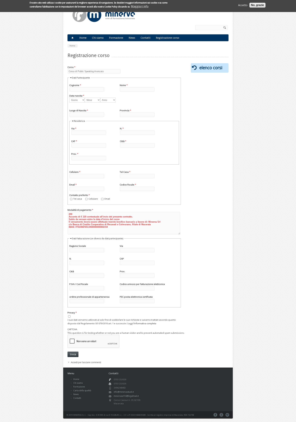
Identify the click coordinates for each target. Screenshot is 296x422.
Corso (71, 67)
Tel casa (77, 198)
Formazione (116, 37)
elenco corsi (210, 67)
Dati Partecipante (81, 77)
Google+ (221, 415)
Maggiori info (140, 6)
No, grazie (257, 5)
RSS (190, 27)
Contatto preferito (79, 195)
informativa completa (145, 323)
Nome (124, 85)
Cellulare (74, 171)
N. (122, 128)
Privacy (72, 312)
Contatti (145, 37)
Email (73, 184)
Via (73, 128)
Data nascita (76, 95)
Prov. (74, 153)
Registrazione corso (167, 37)
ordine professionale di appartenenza (89, 296)
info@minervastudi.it (124, 391)
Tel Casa (125, 171)
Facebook (185, 27)
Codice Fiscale (128, 184)
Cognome (75, 85)
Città (123, 141)
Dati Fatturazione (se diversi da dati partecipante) (97, 238)
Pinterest (227, 415)
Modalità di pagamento (80, 209)
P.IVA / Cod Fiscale (78, 284)
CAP (74, 141)
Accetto (243, 5)
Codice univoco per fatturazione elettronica (142, 284)
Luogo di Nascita (78, 110)
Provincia (125, 110)
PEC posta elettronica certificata (136, 296)
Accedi (74, 362)
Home (83, 37)
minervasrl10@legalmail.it (126, 396)
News (132, 37)
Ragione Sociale (77, 245)
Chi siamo (98, 37)
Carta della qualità (82, 390)
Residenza (79, 120)
